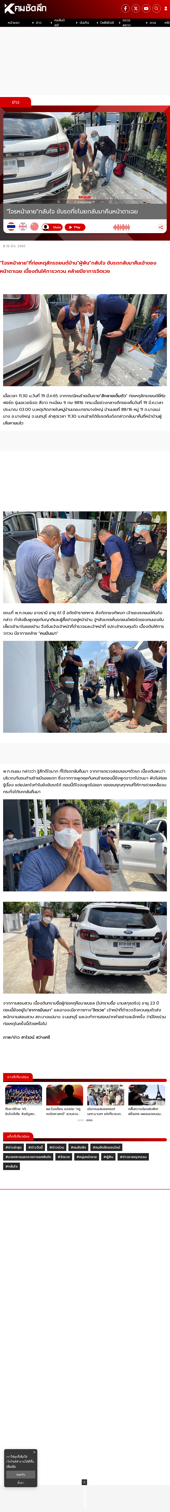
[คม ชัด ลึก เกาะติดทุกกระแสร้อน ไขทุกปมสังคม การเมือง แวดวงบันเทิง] (85, 9)
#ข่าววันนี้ (35, 1147)
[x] (136, 8)
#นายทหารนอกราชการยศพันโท (28, 1157)
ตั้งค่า (20, 1482)
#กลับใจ (11, 1166)
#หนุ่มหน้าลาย (86, 1157)
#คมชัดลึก (78, 1147)
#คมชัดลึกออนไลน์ (106, 1147)
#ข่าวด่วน (56, 1147)
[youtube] (146, 8)
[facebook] (125, 8)
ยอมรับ (20, 1474)
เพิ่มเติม (11, 1466)
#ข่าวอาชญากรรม (133, 1157)
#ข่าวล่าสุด (13, 1147)
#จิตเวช (64, 1157)
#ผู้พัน (108, 1157)
